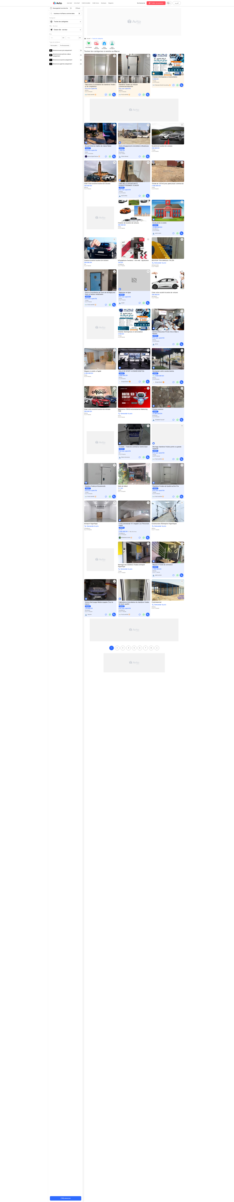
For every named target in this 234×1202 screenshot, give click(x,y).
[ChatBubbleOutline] (106, 94)
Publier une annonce (157, 3)
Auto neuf (69, 3)
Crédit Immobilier (86, 3)
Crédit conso (95, 3)
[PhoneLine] (114, 94)
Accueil (88, 38)
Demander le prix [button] (160, 263)
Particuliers (54, 45)
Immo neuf (77, 3)
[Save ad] (114, 56)
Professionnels (64, 45)
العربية (177, 3)
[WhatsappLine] (110, 94)
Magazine (110, 3)
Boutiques (103, 3)
